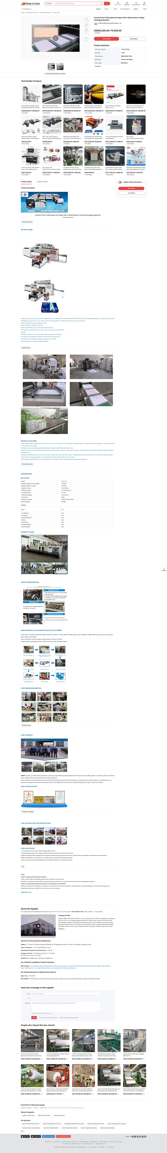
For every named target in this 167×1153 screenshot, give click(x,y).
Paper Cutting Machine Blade (89, 1128)
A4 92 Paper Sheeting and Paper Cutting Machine (114, 137)
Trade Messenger (48, 1136)
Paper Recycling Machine (61, 966)
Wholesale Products (83, 1141)
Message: (27, 1003)
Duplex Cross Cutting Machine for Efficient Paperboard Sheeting (135, 106)
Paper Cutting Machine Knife (69, 1128)
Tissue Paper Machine (39, 968)
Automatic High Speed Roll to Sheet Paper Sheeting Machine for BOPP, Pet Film (135, 169)
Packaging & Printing (31, 12)
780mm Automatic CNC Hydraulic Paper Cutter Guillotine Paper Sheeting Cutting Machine (30, 169)
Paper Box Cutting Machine (51, 1128)
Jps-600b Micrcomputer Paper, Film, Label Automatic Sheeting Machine (113, 169)
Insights (120, 1141)
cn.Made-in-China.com (100, 1143)
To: (29, 998)
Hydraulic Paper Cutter (44, 1115)
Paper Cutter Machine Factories (30, 1124)
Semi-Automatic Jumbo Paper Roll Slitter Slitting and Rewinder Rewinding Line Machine (57, 1090)
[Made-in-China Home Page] (30, 3)
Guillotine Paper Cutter (28, 1115)
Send (34, 1017)
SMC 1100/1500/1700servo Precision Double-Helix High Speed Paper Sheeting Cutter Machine (51, 138)
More (22, 1131)
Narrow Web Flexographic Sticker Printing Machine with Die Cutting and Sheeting (30, 107)
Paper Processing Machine (54, 968)
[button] (102, 3)
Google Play (36, 1136)
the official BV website (60, 911)
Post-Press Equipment (45, 12)
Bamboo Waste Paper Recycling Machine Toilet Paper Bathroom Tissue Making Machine (134, 1090)
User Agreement (93, 1147)
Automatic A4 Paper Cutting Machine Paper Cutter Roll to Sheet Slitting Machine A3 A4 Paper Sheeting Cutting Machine (72, 169)
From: (28, 994)
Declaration (101, 1147)
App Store (25, 1136)
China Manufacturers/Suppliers (69, 1141)
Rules (145, 9)
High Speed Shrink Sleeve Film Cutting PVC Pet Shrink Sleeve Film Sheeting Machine (72, 138)
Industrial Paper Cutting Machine (31, 1128)
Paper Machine (35, 966)
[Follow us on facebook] (133, 1136)
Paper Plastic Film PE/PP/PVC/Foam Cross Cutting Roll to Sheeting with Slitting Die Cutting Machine (51, 169)
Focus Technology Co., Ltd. (71, 1147)
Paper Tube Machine (27, 968)
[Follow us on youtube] (140, 1136)
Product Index (113, 1141)
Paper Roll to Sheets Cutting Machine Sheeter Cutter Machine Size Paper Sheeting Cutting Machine (30, 138)
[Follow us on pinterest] (143, 1136)
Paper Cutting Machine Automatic (117, 1124)
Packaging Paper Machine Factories (74, 1124)
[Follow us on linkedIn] (145, 1136)
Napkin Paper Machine (103, 966)
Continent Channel (103, 1141)
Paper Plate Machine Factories (96, 1124)
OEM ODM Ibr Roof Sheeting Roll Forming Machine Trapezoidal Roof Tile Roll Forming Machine (93, 138)
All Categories (27, 9)
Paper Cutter (56, 12)
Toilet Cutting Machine (69, 968)
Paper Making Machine (46, 966)
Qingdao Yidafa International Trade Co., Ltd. (110, 23)
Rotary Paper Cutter (59, 1115)
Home (22, 12)
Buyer (106, 9)
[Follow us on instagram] (138, 1136)
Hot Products (48, 1141)
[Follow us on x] (135, 1136)
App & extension (125, 9)
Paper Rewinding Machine (89, 966)
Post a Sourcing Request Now (69, 1017)
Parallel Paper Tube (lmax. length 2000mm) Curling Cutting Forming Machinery (107, 1055)
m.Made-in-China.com (87, 1143)
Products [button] (49, 3)
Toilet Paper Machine (75, 966)
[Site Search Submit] (107, 3)
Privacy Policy (110, 1147)
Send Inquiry (107, 39)
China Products (56, 1141)
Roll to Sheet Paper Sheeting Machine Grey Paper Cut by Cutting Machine (51, 107)
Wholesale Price (94, 1141)
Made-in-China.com (76, 1143)
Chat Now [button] (135, 39)
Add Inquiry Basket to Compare (55, 73)
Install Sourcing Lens (64, 1136)
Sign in (144, 4)
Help (115, 9)
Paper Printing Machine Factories (52, 1124)
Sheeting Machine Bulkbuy (107, 1128)
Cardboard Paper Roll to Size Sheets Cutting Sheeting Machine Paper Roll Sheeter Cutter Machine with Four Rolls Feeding (93, 169)
